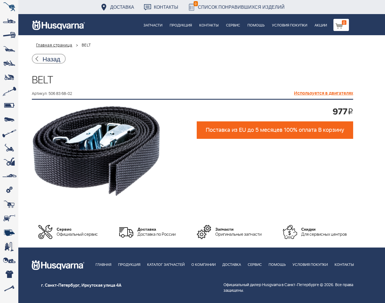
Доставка (122, 7)
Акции (321, 25)
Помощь (256, 25)
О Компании (203, 265)
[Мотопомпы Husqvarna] (9, 232)
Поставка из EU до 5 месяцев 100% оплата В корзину (275, 130)
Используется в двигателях (323, 93)
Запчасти (152, 25)
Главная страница (54, 45)
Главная (103, 265)
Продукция (181, 25)
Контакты (166, 7)
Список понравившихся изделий (240, 5)
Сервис (233, 25)
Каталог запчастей (166, 265)
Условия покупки (289, 25)
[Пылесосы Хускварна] (9, 246)
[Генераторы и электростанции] (9, 204)
